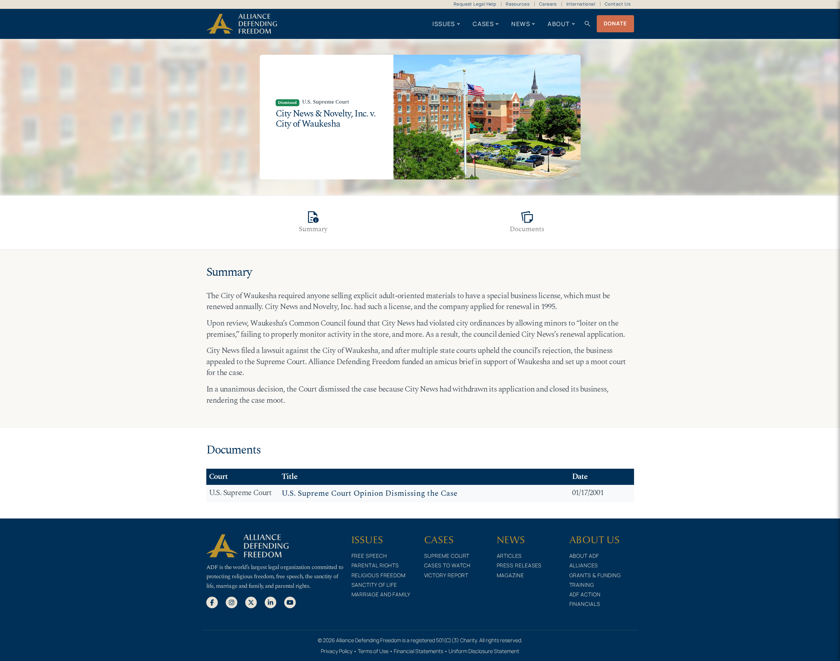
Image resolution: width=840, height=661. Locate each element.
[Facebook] (212, 602)
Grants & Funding (595, 575)
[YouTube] (290, 602)
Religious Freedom (379, 575)
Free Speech (369, 555)
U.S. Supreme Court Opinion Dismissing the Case (369, 493)
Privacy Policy (337, 651)
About (559, 24)
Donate (615, 23)
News (520, 24)
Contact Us (617, 4)
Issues (443, 24)
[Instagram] (231, 602)
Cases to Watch (447, 565)
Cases (483, 24)
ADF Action (585, 594)
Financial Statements (418, 651)
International (580, 4)
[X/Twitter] (251, 602)
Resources (517, 4)
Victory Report (446, 575)
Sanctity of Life (374, 584)
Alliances (583, 565)
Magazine (510, 575)
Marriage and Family (381, 594)
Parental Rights (375, 565)
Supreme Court (447, 555)
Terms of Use (373, 651)
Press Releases (519, 565)
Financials (584, 604)
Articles (509, 555)
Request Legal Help (475, 4)
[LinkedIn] (270, 602)
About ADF (584, 555)
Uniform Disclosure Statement (484, 651)
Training (581, 584)
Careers (548, 4)
